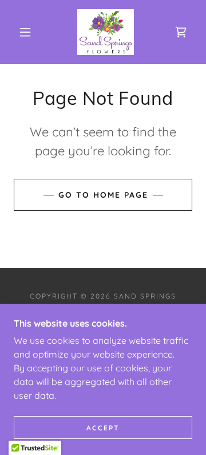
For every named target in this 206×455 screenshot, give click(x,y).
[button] (25, 32)
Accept (103, 427)
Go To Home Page (103, 195)
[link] (105, 32)
